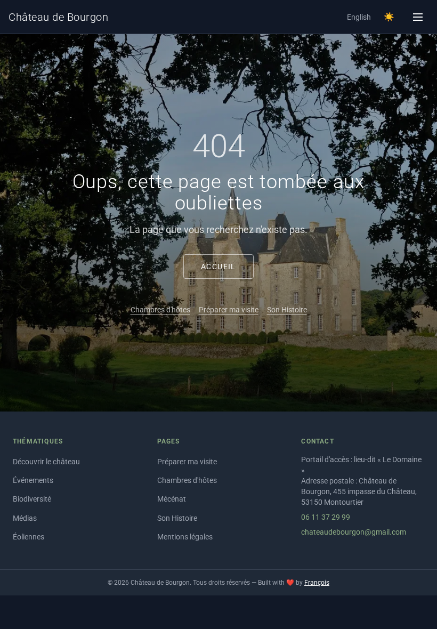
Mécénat (171, 499)
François (316, 582)
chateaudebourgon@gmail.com (353, 532)
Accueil (218, 266)
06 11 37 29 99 (325, 517)
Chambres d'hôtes (160, 309)
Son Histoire (287, 309)
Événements (33, 480)
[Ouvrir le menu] (417, 17)
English (359, 17)
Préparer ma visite (228, 309)
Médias (25, 518)
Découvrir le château (46, 461)
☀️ (389, 17)
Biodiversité (32, 499)
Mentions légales (185, 537)
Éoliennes (28, 537)
